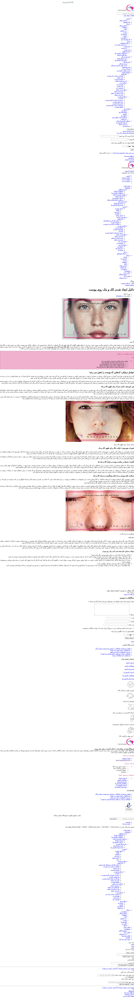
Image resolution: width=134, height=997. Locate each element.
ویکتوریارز (124, 37)
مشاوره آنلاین (123, 274)
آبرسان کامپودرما (121, 122)
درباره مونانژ (123, 278)
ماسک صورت (119, 107)
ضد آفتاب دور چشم (113, 887)
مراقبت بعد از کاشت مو (119, 117)
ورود (132, 149)
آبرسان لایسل (123, 124)
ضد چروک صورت (117, 103)
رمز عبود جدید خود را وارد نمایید (124, 975)
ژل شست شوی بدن (121, 44)
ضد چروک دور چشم (117, 93)
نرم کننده (124, 119)
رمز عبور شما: (129, 982)
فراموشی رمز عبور (124, 984)
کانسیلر (117, 214)
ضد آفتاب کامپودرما (121, 53)
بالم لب (121, 98)
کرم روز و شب (114, 880)
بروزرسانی (130, 977)
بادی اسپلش (126, 22)
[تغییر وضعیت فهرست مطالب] (132, 358)
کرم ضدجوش (126, 67)
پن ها (128, 41)
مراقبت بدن (123, 83)
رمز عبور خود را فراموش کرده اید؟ (123, 153)
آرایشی (128, 18)
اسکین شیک (123, 25)
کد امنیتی (131, 963)
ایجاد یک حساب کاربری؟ (124, 133)
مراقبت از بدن (122, 241)
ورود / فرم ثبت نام (124, 939)
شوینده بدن (119, 84)
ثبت (132, 956)
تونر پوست (120, 77)
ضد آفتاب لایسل (122, 55)
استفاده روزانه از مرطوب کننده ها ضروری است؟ (115, 654)
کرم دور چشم (119, 95)
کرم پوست (127, 46)
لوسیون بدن (119, 88)
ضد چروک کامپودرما (117, 847)
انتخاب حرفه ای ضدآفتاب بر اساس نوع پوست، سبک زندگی (112, 648)
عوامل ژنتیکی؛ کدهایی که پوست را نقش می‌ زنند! (114, 361)
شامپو (125, 114)
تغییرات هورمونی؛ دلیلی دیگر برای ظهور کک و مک (112, 364)
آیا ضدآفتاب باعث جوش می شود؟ (120, 650)
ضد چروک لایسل (122, 58)
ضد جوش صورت (118, 102)
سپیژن (125, 32)
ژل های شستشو (125, 43)
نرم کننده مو (126, 126)
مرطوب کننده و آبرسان (123, 121)
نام (132, 618)
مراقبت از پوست (121, 217)
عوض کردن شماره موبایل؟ (125, 968)
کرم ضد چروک (125, 57)
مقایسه (128, 937)
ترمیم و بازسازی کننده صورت (114, 100)
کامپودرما (124, 34)
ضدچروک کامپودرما (121, 60)
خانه (132, 283)
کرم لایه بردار (126, 69)
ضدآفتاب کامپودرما (117, 193)
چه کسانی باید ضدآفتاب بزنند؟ (121, 655)
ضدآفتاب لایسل (118, 191)
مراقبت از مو (123, 245)
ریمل (117, 859)
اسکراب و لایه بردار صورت (115, 76)
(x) (133, 958)
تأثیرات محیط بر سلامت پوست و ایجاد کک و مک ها (112, 365)
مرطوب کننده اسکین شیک (115, 200)
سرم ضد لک (123, 63)
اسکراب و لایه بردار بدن (112, 894)
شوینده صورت (118, 79)
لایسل (125, 36)
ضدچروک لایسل (118, 203)
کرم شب (124, 48)
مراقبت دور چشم (121, 89)
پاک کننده (124, 74)
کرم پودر (116, 212)
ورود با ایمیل (126, 956)
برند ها (128, 24)
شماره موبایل (130, 952)
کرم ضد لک (126, 62)
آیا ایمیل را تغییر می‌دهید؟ (109, 968)
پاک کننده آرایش (125, 39)
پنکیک (117, 210)
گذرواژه (131, 139)
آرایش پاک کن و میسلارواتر (111, 220)
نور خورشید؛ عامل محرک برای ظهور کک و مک (113, 362)
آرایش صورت (119, 208)
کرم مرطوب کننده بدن (123, 70)
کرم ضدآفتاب (123, 833)
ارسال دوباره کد (123, 965)
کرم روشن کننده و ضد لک (119, 65)
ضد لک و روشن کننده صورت (114, 105)
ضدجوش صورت (118, 229)
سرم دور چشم (118, 91)
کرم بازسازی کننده (121, 81)
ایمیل (132, 621)
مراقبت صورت (122, 96)
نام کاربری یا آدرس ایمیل (126, 136)
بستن (132, 641)
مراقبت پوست (126, 72)
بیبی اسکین (123, 31)
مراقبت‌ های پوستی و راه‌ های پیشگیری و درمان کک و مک (110, 367)
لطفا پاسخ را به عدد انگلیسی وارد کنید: (122, 143)
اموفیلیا (124, 27)
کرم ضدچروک (122, 201)
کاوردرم (124, 923)
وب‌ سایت (131, 625)
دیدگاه (131, 615)
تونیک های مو (123, 112)
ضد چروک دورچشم (117, 238)
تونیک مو (124, 110)
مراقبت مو (127, 109)
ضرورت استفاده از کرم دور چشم (120, 652)
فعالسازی (131, 965)
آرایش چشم (123, 20)
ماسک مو (124, 115)
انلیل (125, 29)
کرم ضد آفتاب (126, 51)
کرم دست (127, 50)
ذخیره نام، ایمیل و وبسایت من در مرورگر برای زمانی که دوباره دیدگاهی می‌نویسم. (107, 628)
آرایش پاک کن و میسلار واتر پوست (109, 865)
